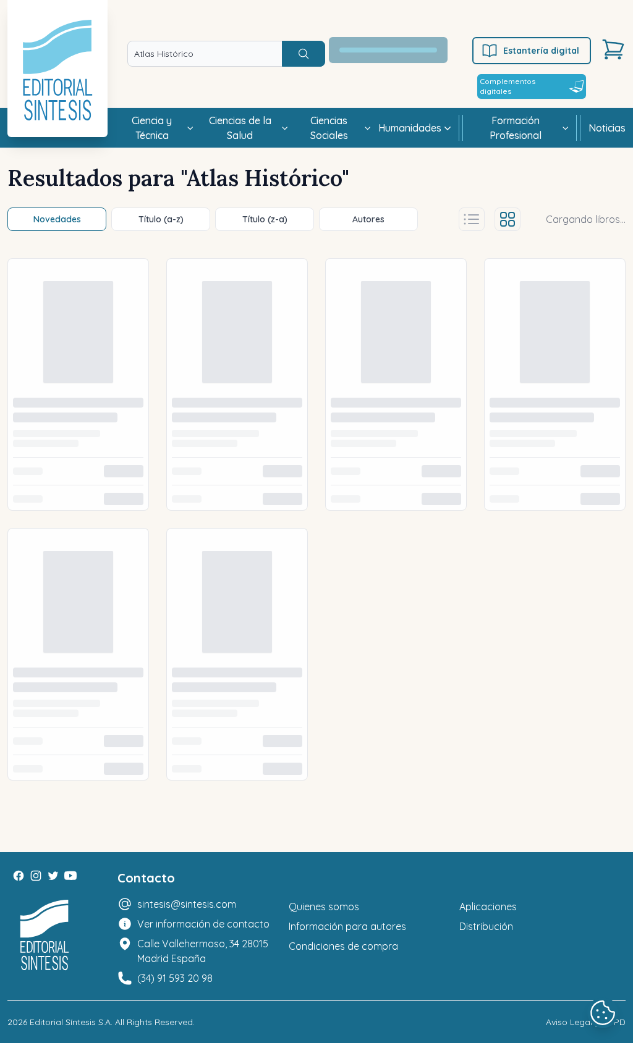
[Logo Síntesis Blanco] (44, 935)
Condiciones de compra (343, 946)
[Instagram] (36, 875)
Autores (368, 219)
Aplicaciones (488, 906)
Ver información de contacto (203, 924)
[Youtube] (70, 875)
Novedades (57, 219)
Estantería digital (541, 50)
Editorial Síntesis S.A (70, 1022)
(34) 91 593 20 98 (175, 978)
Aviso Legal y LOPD (586, 1022)
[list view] (472, 219)
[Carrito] (613, 49)
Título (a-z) (161, 219)
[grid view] (507, 219)
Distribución (486, 926)
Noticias (607, 128)
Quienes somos (324, 906)
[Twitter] (53, 875)
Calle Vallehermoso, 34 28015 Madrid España (202, 951)
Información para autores (347, 926)
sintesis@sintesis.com (186, 904)
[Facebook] (18, 875)
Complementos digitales (507, 86)
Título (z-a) (264, 219)
